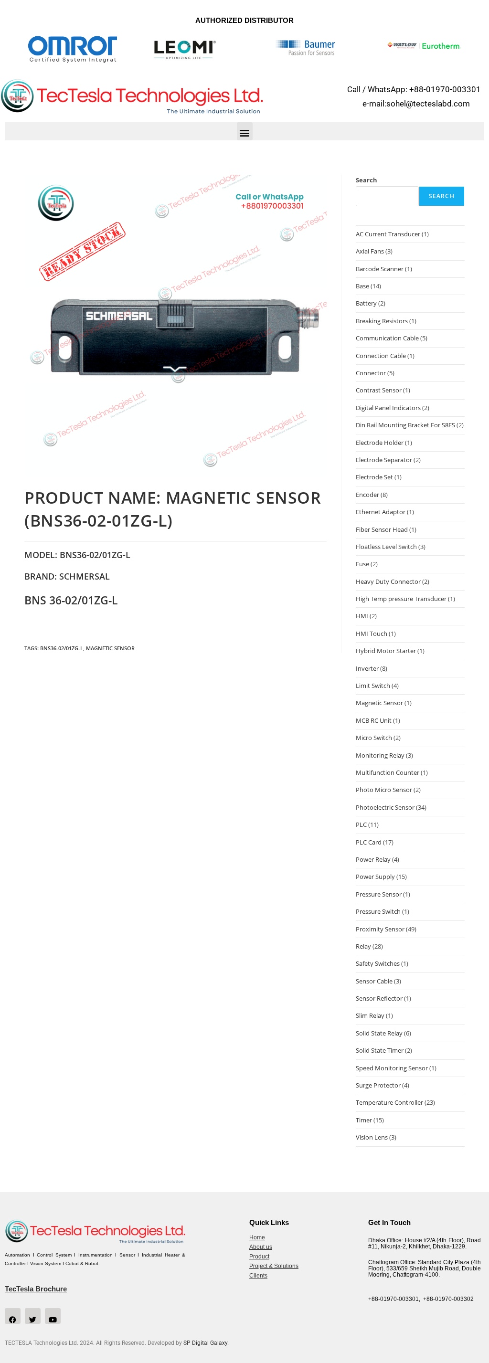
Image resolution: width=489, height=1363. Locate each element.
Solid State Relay (379, 1033)
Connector (371, 373)
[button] (245, 131)
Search (366, 180)
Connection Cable (381, 355)
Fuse (362, 564)
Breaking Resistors (382, 321)
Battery (366, 303)
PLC (361, 824)
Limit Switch (373, 685)
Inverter (367, 668)
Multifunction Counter (387, 772)
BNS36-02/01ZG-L (61, 648)
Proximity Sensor (380, 929)
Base (362, 286)
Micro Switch (374, 737)
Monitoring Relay (380, 755)
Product (259, 1256)
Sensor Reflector (379, 998)
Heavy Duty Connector (388, 581)
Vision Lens (372, 1137)
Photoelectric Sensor (385, 807)
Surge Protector (378, 1085)
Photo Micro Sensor (384, 789)
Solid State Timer (380, 1050)
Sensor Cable (374, 981)
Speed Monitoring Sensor (392, 1068)
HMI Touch (371, 633)
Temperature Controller (389, 1102)
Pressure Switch (378, 911)
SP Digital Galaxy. (206, 1343)
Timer (364, 1120)
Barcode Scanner (380, 268)
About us (260, 1247)
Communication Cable (387, 338)
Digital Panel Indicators (388, 407)
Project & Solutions (273, 1266)
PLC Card (369, 842)
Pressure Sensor (379, 894)
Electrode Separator (384, 459)
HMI (362, 616)
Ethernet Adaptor (380, 511)
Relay (363, 946)
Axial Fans (370, 251)
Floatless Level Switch (386, 546)
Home (257, 1237)
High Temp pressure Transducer (401, 598)
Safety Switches (378, 963)
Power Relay (373, 859)
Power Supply (375, 876)
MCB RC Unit (374, 720)
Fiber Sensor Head (382, 529)
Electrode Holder (380, 442)
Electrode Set (374, 477)
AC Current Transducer (388, 234)
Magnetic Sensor (110, 648)
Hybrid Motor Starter (386, 650)
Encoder (367, 494)
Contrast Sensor (379, 390)
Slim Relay (370, 1015)
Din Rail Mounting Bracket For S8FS (405, 425)
